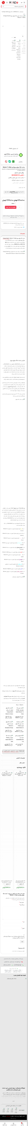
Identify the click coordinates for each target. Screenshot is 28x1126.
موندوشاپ (21, 11)
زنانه (19, 225)
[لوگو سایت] (13, 2)
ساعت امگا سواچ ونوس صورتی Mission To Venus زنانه (6, 881)
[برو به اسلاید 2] (13, 37)
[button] (24, 26)
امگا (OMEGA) (16, 11)
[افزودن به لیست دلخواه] (16, 772)
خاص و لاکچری (7, 751)
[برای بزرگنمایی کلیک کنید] (22, 36)
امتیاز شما (21, 902)
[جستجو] (3, 6)
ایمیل (23, 928)
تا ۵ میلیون (13, 751)
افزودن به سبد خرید (10, 207)
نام (23, 922)
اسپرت (17, 751)
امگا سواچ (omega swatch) (7, 11)
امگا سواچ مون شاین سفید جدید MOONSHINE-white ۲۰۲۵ (20, 882)
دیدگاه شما (21, 905)
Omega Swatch (6, 238)
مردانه (16, 225)
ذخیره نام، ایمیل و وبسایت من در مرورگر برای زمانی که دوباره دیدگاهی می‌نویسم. (14, 937)
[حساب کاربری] (7, 2)
